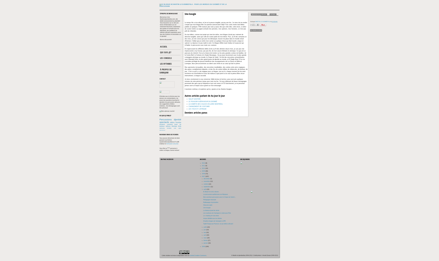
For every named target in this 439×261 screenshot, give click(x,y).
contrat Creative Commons (198, 255)
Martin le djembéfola (263, 21)
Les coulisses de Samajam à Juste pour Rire (217, 213)
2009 (203, 171)
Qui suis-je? (165, 52)
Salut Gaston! (195, 99)
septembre (207, 187)
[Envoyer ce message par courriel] (251, 25)
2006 (203, 246)
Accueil (273, 14)
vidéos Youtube (175, 122)
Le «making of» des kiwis (211, 215)
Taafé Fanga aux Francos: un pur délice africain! (218, 224)
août (205, 189)
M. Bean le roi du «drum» (211, 192)
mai (205, 232)
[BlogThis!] (253, 25)
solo (175, 128)
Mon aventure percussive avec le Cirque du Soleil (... (219, 197)
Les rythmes (166, 63)
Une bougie (207, 208)
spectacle (164, 122)
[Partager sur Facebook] (258, 25)
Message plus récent (259, 14)
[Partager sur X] (256, 25)
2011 (203, 166)
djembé (177, 119)
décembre (207, 179)
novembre (207, 181)
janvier (206, 243)
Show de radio (207, 205)
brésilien (169, 128)
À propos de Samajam (165, 71)
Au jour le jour (256, 30)
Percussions (165, 119)
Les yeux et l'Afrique (197, 109)
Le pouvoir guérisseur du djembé (203, 101)
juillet (205, 227)
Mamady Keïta (176, 126)
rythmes (168, 126)
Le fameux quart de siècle (211, 210)
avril (205, 235)
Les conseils (166, 58)
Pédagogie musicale (209, 200)
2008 (203, 173)
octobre (206, 184)
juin (205, 230)
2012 (203, 163)
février (206, 240)
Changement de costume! (199, 106)
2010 (203, 168)
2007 (203, 176)
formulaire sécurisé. (172, 144)
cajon (179, 128)
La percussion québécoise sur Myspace (215, 194)
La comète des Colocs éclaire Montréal (206, 104)
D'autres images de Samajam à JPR (214, 221)
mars (205, 238)
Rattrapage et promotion (210, 202)
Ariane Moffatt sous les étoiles (212, 218)
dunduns (162, 124)
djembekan (162, 130)
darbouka (162, 128)
